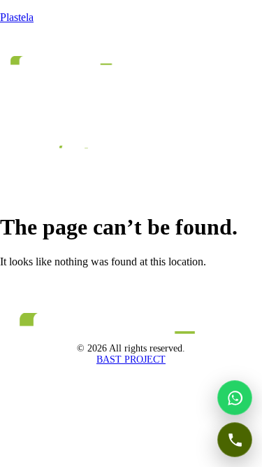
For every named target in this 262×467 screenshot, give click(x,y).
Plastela (17, 17)
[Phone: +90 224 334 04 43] (234, 439)
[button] (46, 86)
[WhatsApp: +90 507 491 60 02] (234, 397)
